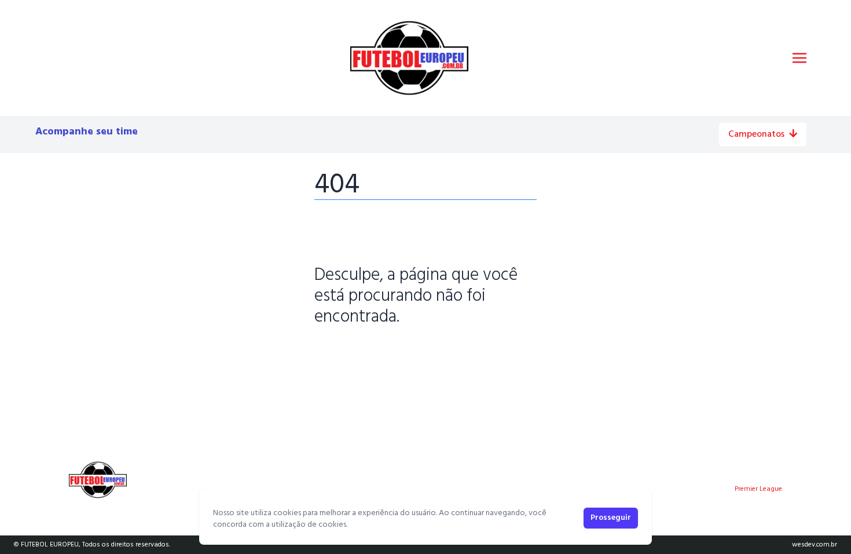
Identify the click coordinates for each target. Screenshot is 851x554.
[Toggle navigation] (799, 58)
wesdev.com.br (814, 545)
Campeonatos (756, 134)
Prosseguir (610, 517)
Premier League (758, 489)
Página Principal (354, 352)
